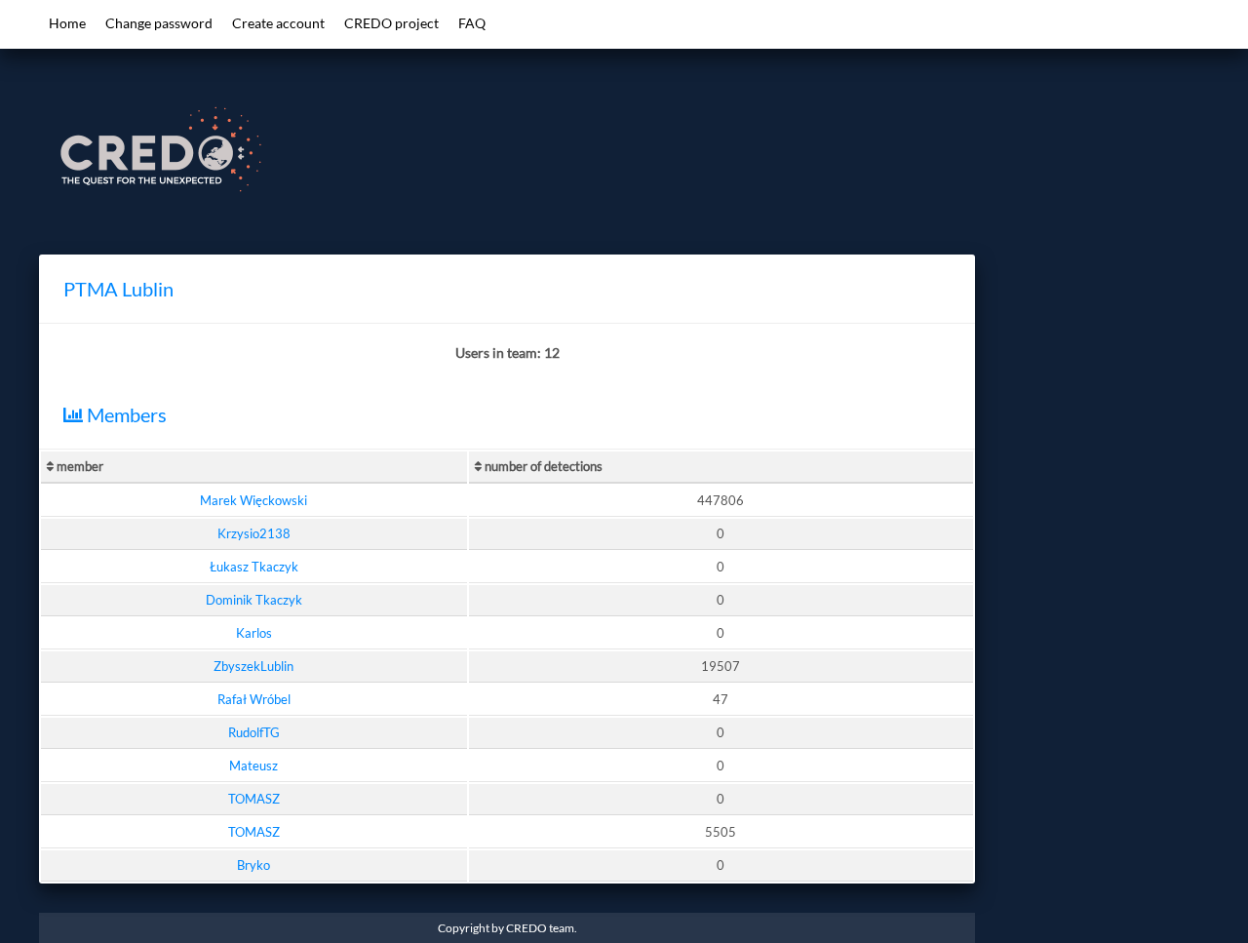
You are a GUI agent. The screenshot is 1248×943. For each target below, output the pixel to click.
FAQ (472, 23)
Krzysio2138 (254, 533)
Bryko (253, 865)
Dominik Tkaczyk (254, 600)
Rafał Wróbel (254, 699)
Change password (159, 23)
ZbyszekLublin (253, 666)
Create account (278, 23)
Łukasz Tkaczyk (254, 566)
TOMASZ (254, 798)
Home (67, 23)
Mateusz (253, 765)
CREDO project (391, 23)
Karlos (254, 633)
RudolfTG (254, 732)
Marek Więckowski (253, 500)
